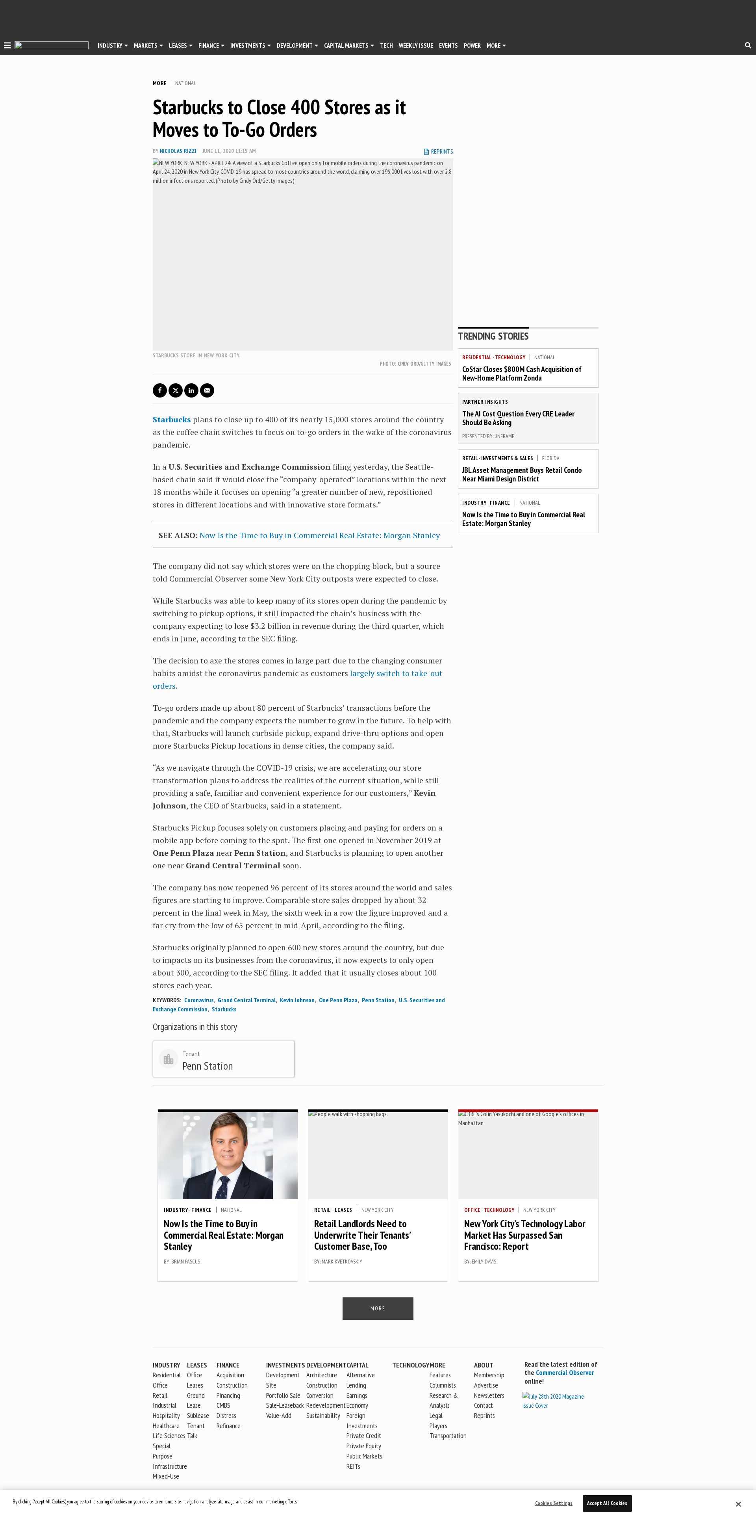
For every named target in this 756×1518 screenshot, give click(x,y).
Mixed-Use (166, 1476)
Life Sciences (169, 1435)
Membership (489, 1374)
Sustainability (323, 1415)
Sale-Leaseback (285, 1405)
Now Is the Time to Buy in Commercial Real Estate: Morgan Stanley (320, 535)
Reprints (484, 1415)
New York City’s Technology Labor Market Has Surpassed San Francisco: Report (525, 1234)
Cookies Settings (554, 1503)
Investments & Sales (507, 458)
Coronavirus (198, 1000)
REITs (353, 1466)
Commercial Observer (565, 1372)
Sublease (198, 1415)
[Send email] (207, 390)
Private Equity (363, 1445)
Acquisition (230, 1374)
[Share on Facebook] (160, 390)
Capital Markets (346, 45)
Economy (357, 1405)
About (483, 1364)
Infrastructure (170, 1466)
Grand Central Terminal (247, 1000)
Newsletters (489, 1395)
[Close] (738, 1504)
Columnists (443, 1385)
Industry (474, 502)
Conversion (320, 1395)
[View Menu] (7, 46)
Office (472, 1209)
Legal (436, 1415)
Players (438, 1425)
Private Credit (363, 1435)
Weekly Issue (416, 45)
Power (472, 45)
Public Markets (364, 1455)
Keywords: (167, 1000)
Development (295, 45)
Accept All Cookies (607, 1503)
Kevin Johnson (297, 1000)
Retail (470, 458)
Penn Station (378, 1000)
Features (440, 1374)
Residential (476, 357)
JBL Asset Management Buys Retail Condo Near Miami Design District (522, 474)
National (185, 83)
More (493, 45)
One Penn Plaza (338, 1000)
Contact (483, 1405)
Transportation (448, 1435)
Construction (321, 1385)
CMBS (223, 1405)
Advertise (486, 1385)
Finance (208, 45)
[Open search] (748, 45)
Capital (357, 1364)
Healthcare (166, 1425)
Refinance (229, 1425)
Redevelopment (326, 1405)
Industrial (164, 1405)
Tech (386, 45)
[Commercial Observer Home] (52, 45)
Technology (510, 357)
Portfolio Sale (283, 1395)
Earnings (356, 1395)
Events (448, 45)
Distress (226, 1415)
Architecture (321, 1374)
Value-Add (278, 1415)
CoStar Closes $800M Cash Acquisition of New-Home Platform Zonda (522, 373)
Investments (247, 45)
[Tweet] (176, 390)
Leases (178, 45)
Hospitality (166, 1415)
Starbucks (224, 1009)
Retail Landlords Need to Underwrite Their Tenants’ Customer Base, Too (362, 1234)
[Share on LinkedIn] (191, 390)
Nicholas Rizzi (178, 150)
